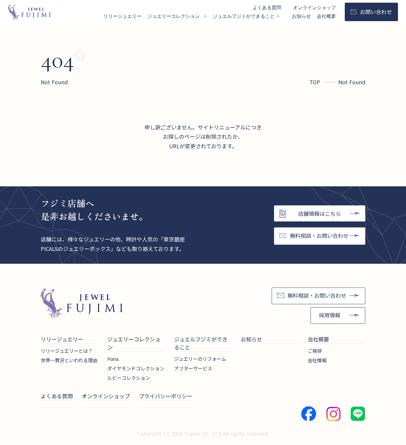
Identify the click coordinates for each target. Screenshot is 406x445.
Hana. (113, 358)
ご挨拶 (315, 350)
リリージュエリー (122, 16)
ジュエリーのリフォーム (200, 358)
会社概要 (326, 16)
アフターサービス (193, 368)
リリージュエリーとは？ (67, 350)
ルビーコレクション (128, 377)
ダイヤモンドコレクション (135, 368)
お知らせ (301, 16)
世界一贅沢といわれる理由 (69, 360)
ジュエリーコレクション (133, 343)
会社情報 (317, 360)
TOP (314, 82)
